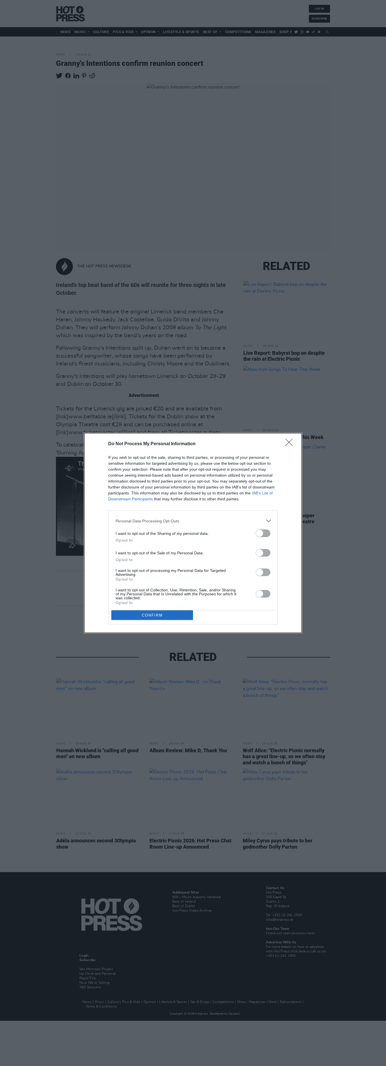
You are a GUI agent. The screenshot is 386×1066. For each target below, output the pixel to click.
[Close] (290, 444)
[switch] (263, 533)
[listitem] (193, 521)
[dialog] (193, 533)
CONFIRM (152, 615)
